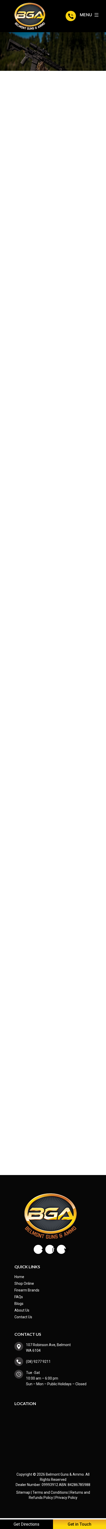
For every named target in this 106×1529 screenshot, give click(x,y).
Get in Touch (79, 1524)
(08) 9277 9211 (71, 16)
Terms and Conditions (50, 1492)
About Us (21, 1310)
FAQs (18, 1297)
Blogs (18, 1304)
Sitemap (23, 1492)
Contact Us (23, 1317)
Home (19, 1277)
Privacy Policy (66, 1498)
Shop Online (24, 1283)
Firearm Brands (26, 1290)
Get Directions (26, 1524)
